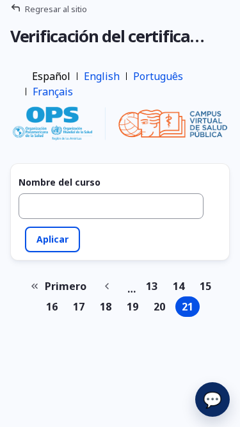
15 (208, 287)
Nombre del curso (59, 182)
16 (54, 308)
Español (51, 76)
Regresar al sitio (56, 9)
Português (158, 76)
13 (154, 287)
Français (53, 92)
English (102, 76)
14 (181, 287)
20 (162, 308)
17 (81, 308)
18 (108, 308)
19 (135, 308)
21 (191, 308)
